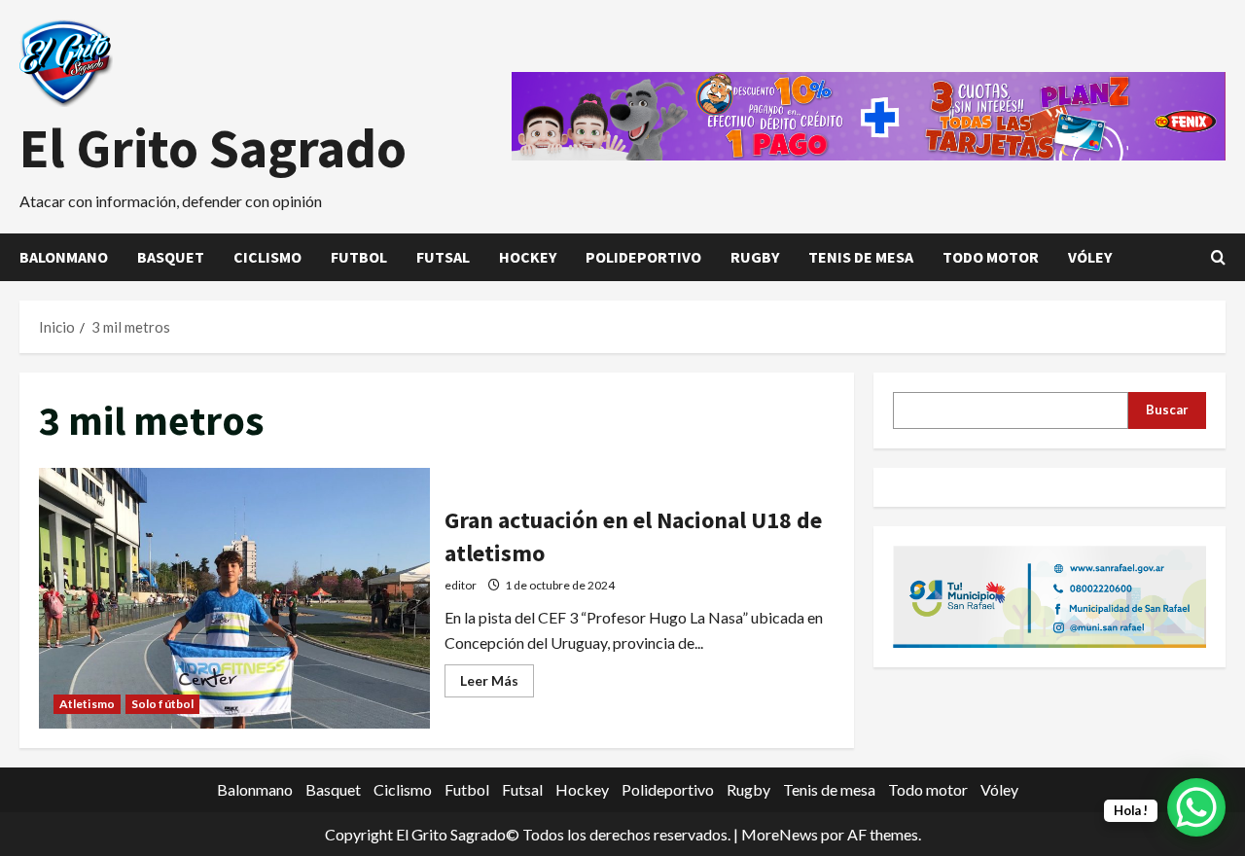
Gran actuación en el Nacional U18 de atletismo (234, 598)
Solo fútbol (162, 703)
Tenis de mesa (860, 257)
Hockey (527, 257)
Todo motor (991, 257)
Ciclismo (267, 257)
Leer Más (497, 684)
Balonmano (63, 257)
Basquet (170, 257)
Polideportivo (643, 257)
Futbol (359, 257)
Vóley (1090, 257)
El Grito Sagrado (213, 148)
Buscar (1167, 409)
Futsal (443, 257)
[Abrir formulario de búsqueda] (1218, 257)
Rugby (754, 257)
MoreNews (779, 834)
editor (461, 585)
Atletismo (87, 703)
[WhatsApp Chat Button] (1196, 807)
